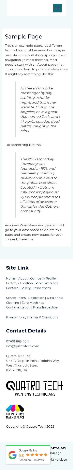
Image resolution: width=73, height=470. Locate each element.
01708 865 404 (17, 341)
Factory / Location (19, 283)
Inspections (42, 288)
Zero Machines (33, 303)
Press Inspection (45, 307)
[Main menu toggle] (57, 8)
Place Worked (45, 283)
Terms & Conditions (43, 317)
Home (11, 278)
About (23, 278)
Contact (12, 288)
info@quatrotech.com (22, 346)
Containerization (18, 307)
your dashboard (26, 230)
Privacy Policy (16, 317)
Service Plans (16, 298)
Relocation (36, 298)
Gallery (25, 288)
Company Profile (43, 278)
